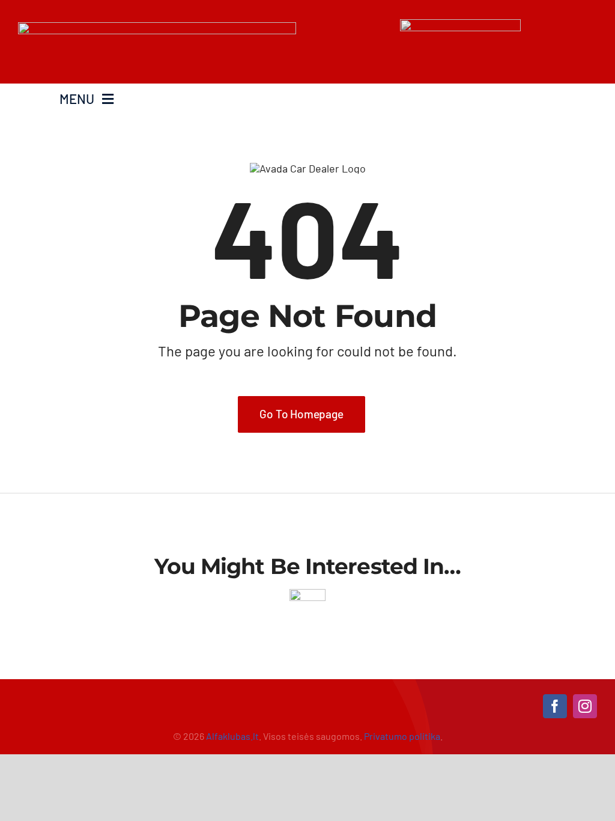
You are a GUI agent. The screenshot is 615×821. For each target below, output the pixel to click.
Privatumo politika (402, 736)
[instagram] (585, 706)
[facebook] (555, 706)
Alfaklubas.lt (232, 736)
